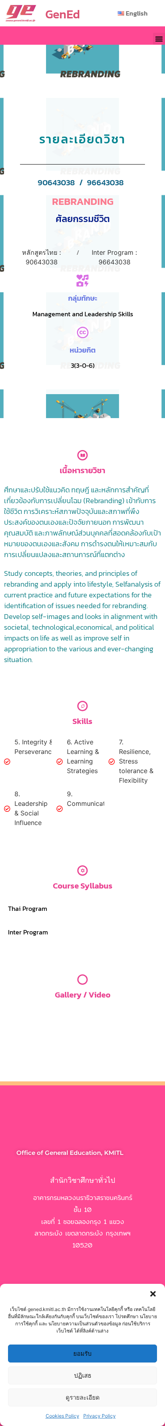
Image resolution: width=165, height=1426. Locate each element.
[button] (153, 1294)
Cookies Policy (62, 1416)
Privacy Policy (99, 1416)
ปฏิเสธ (82, 1375)
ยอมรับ (82, 1353)
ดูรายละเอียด (83, 1397)
